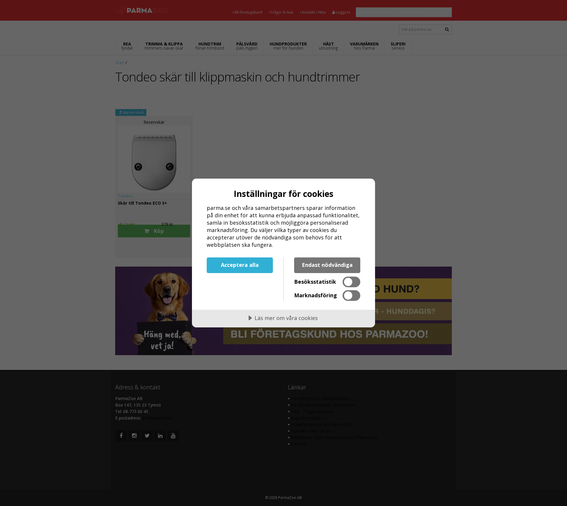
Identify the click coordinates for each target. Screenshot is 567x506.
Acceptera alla (240, 264)
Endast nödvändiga (327, 264)
